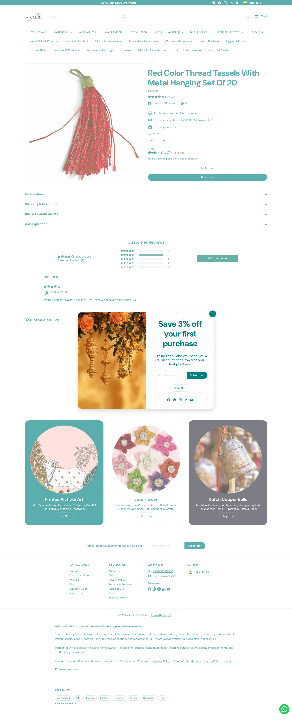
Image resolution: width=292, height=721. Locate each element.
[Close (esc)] (212, 313)
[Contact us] (284, 709)
